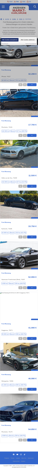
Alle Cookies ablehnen (28, 40)
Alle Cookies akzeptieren (9, 40)
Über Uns (23, 458)
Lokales (18, 458)
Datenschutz (16, 461)
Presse (12, 458)
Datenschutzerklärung (30, 43)
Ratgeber (6, 458)
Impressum (31, 458)
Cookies (23, 461)
